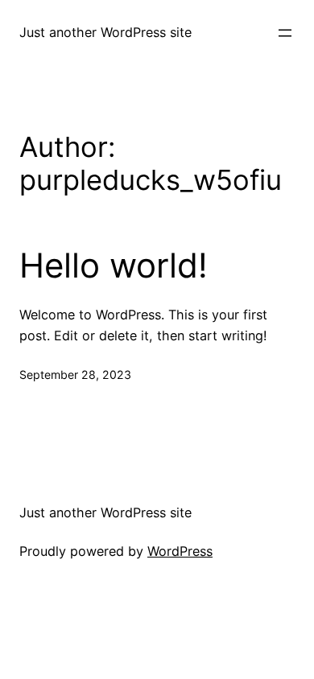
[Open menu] (285, 33)
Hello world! (113, 265)
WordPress (180, 551)
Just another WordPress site (105, 32)
